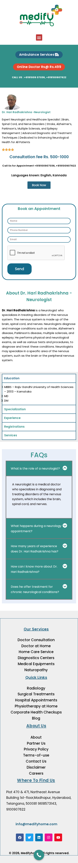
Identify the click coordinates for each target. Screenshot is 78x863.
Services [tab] (10, 435)
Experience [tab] (12, 418)
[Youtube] (58, 837)
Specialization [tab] (15, 409)
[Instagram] (48, 837)
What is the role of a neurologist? (35, 468)
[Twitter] (29, 837)
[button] (39, 37)
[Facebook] (20, 837)
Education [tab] (12, 378)
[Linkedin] (39, 837)
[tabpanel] (39, 394)
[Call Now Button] (39, 855)
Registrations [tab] (14, 427)
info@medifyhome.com (36, 824)
